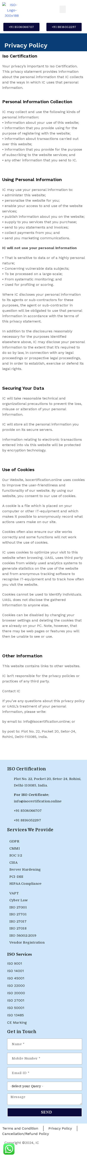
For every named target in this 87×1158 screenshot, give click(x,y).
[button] (63, 9)
